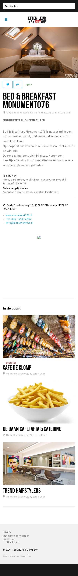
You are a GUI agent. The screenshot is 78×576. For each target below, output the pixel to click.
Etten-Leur (12, 542)
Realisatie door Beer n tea (17, 556)
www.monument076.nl (19, 215)
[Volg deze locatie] (8, 84)
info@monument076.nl (19, 222)
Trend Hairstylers (22, 490)
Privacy (7, 532)
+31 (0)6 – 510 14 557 (18, 219)
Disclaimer (8, 539)
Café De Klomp (17, 367)
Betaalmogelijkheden (15, 188)
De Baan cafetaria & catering (32, 429)
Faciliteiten (9, 175)
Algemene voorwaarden (16, 535)
